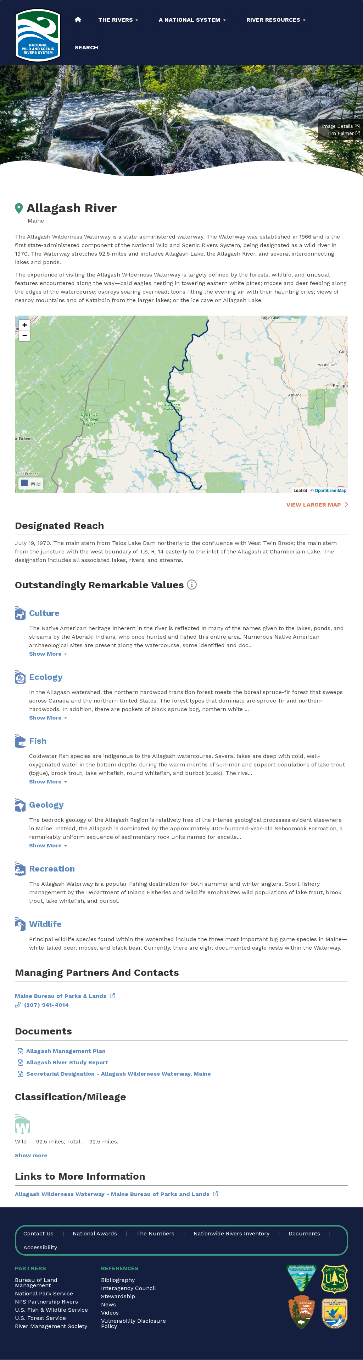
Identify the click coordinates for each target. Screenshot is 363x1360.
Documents (304, 1233)
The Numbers (155, 1233)
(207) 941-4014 (46, 1004)
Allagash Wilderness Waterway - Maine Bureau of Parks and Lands (112, 1194)
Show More (46, 653)
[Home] (38, 35)
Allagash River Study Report (67, 1062)
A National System (190, 19)
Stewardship (118, 1296)
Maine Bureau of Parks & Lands (60, 996)
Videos (110, 1312)
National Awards (95, 1233)
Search (86, 47)
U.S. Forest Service (40, 1318)
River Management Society (51, 1326)
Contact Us (38, 1233)
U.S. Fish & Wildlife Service (51, 1309)
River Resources (274, 19)
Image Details (337, 126)
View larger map (313, 504)
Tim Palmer (340, 133)
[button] (24, 325)
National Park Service (44, 1293)
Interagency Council (128, 1288)
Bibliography (118, 1280)
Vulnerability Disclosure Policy (133, 1323)
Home (78, 19)
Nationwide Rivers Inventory (231, 1233)
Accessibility (40, 1247)
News (108, 1304)
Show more (31, 1155)
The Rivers (116, 19)
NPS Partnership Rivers (46, 1301)
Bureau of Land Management (36, 1282)
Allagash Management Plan (66, 1051)
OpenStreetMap (330, 490)
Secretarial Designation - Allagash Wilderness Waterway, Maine (118, 1073)
